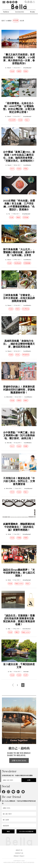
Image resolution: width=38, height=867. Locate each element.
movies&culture (27, 628)
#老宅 (17, 309)
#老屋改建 (18, 263)
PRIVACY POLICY (19, 856)
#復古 (25, 492)
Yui (9, 214)
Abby (9, 628)
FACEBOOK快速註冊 (26, 831)
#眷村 (25, 400)
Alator (9, 534)
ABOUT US (19, 850)
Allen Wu (9, 442)
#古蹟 (19, 675)
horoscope (26, 671)
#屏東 (19, 400)
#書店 (17, 632)
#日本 (12, 492)
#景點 (25, 168)
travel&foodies (27, 165)
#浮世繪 (25, 217)
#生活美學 (12, 120)
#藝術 (18, 217)
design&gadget (27, 67)
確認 (8, 831)
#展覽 (19, 71)
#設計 (27, 120)
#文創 (12, 71)
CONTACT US (19, 853)
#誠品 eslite (19, 583)
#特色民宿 (26, 354)
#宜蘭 (19, 537)
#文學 (25, 675)
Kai (11, 671)
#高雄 (25, 71)
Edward (9, 67)
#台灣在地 (26, 309)
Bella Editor (9, 397)
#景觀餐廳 (27, 263)
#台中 (12, 168)
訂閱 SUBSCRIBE (19, 760)
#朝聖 (25, 446)
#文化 (17, 354)
